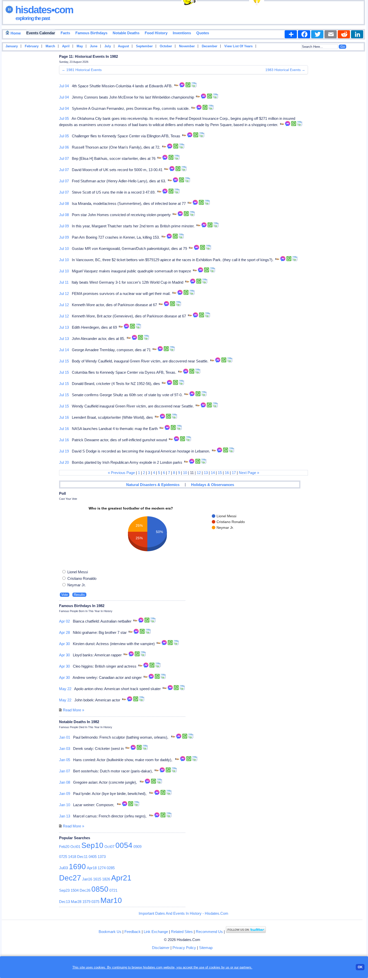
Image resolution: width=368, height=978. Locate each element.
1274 (102, 868)
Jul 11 (64, 282)
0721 (113, 890)
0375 (95, 901)
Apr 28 (64, 632)
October (166, 46)
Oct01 (75, 846)
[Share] (290, 34)
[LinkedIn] (357, 34)
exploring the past (33, 18)
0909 (137, 846)
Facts (65, 33)
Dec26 (85, 890)
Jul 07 (64, 158)
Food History (156, 33)
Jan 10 (64, 805)
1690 (77, 866)
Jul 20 (64, 462)
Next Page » (249, 472)
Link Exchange (156, 931)
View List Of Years (238, 46)
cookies (214, 967)
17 (234, 472)
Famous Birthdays (91, 33)
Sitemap (206, 947)
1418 (72, 856)
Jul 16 (64, 417)
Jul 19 (64, 451)
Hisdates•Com (43, 9)
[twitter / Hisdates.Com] (246, 931)
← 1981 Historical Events (82, 70)
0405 (93, 856)
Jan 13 (64, 816)
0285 (111, 868)
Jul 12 (64, 293)
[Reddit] (343, 34)
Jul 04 (64, 86)
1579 (86, 901)
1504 (75, 890)
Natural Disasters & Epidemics (152, 484)
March (50, 46)
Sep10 (92, 845)
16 (227, 472)
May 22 (65, 689)
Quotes (202, 33)
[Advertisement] (351, 133)
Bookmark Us (110, 931)
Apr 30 (64, 644)
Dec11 (82, 856)
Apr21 (121, 878)
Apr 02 (64, 621)
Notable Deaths (126, 33)
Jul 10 (64, 248)
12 (199, 472)
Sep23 (64, 890)
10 (185, 472)
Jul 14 (64, 350)
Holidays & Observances (212, 484)
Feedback (132, 931)
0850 (99, 889)
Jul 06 (64, 147)
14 (213, 472)
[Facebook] (304, 34)
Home (15, 33)
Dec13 (64, 901)
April (66, 46)
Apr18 (92, 868)
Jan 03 (64, 748)
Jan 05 (64, 760)
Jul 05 (64, 118)
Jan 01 (64, 737)
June (93, 46)
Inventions (182, 33)
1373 (102, 856)
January (12, 46)
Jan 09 (64, 793)
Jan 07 (64, 771)
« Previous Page (121, 472)
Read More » (73, 710)
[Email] (330, 34)
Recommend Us (209, 931)
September (144, 46)
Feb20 (64, 846)
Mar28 (76, 901)
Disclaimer (160, 947)
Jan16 (87, 879)
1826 (106, 879)
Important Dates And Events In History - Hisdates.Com (183, 913)
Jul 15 (64, 361)
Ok (360, 967)
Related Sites (182, 931)
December (209, 46)
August (123, 46)
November (187, 46)
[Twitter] (317, 34)
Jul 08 (64, 203)
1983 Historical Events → (285, 70)
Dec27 (70, 878)
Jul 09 (64, 226)
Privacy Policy (184, 947)
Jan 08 (64, 782)
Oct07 (109, 846)
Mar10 (111, 900)
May (80, 46)
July (107, 46)
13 (206, 472)
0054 (123, 845)
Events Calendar (40, 33)
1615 (97, 879)
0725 (63, 856)
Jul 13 (64, 327)
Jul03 (63, 868)
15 (220, 472)
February (32, 46)
